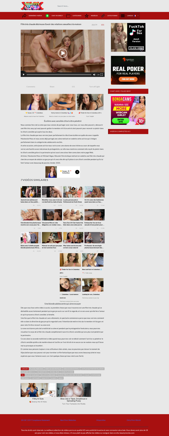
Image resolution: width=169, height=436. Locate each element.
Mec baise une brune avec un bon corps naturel (72, 247)
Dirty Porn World (134, 420)
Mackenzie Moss (42, 372)
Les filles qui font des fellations (93, 369)
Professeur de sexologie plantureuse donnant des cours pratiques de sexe (93, 248)
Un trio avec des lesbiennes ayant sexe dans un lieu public (94, 202)
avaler (60, 378)
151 (102, 25)
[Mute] (94, 74)
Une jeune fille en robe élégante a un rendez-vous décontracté (51, 225)
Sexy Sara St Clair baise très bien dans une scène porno (73, 224)
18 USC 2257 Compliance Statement (35, 420)
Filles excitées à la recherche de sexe (69, 375)
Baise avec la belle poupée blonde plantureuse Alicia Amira (30, 248)
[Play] (24, 74)
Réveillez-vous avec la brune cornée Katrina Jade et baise (52, 201)
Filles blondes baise (36, 369)
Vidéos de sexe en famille (71, 369)
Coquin (86, 375)
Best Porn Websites (68, 420)
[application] (63, 53)
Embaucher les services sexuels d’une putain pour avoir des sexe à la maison (93, 225)
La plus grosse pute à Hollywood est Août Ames (72, 201)
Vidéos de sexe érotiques (53, 369)
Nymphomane (95, 375)
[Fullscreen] (101, 74)
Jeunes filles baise (67, 372)
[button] (62, 53)
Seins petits (45, 378)
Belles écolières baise (48, 375)
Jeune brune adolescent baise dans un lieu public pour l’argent (29, 202)
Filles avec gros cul (28, 372)
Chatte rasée (35, 378)
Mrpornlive (100, 420)
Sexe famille (25, 378)
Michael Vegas (54, 372)
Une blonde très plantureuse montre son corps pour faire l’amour (31, 225)
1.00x (98, 74)
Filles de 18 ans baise (32, 375)
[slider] (59, 74)
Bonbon (54, 378)
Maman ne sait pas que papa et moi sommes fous (52, 247)
